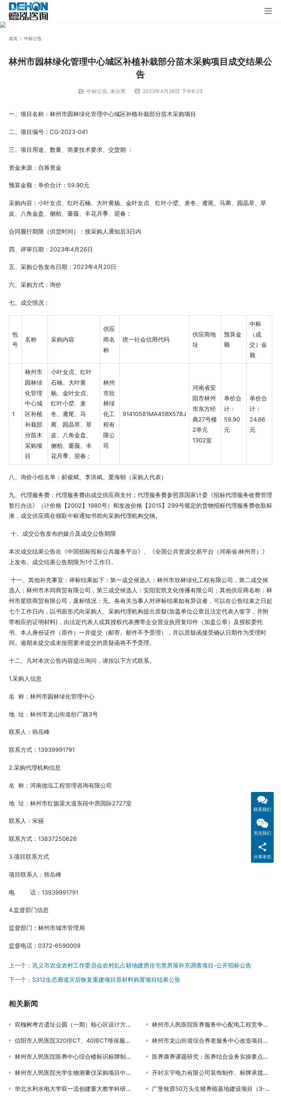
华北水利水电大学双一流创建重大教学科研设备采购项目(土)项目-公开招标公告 (75, 1088)
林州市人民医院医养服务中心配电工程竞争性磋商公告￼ (212, 1024)
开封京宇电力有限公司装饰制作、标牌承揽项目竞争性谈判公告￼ (212, 1072)
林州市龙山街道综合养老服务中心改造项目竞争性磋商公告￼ (212, 1040)
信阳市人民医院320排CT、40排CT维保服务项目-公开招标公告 (75, 1040)
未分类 (117, 91)
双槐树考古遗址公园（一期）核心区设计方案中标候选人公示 (75, 1024)
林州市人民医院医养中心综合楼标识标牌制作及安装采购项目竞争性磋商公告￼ (75, 1056)
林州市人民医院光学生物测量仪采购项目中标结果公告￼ (75, 1072)
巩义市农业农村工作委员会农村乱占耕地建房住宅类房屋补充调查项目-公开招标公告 (141, 965)
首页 (13, 38)
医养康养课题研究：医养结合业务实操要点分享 (212, 1056)
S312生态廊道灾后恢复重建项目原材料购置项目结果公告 (106, 979)
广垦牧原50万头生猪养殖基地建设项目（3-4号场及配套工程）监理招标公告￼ (212, 1088)
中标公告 (97, 91)
